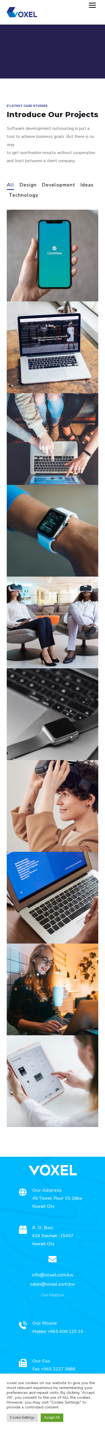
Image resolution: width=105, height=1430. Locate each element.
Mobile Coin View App (46, 282)
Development (58, 185)
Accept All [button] (52, 1417)
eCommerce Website (45, 465)
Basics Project (35, 740)
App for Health (36, 649)
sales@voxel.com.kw (52, 1284)
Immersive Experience (46, 924)
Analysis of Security (43, 373)
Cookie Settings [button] (22, 1417)
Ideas (87, 185)
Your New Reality (39, 832)
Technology (23, 195)
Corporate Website (42, 1016)
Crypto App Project (42, 1107)
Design (28, 185)
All (10, 185)
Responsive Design (42, 557)
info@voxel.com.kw (53, 1275)
